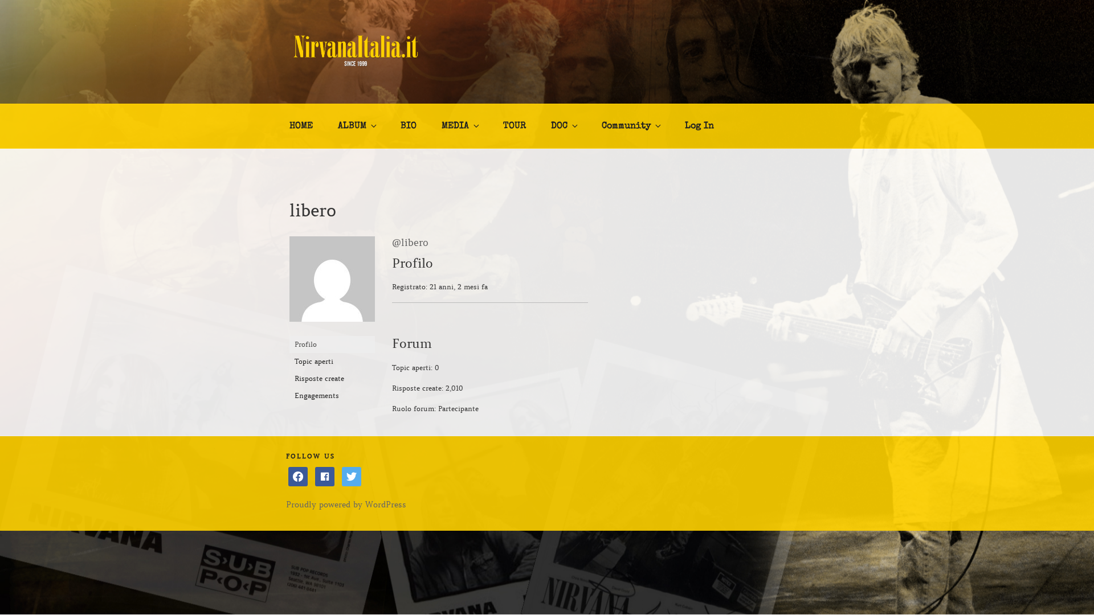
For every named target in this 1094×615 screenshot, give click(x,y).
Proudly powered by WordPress (346, 504)
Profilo (306, 344)
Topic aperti (314, 361)
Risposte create (319, 378)
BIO (409, 126)
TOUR (514, 126)
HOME (301, 126)
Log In (699, 126)
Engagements (317, 395)
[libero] (332, 330)
